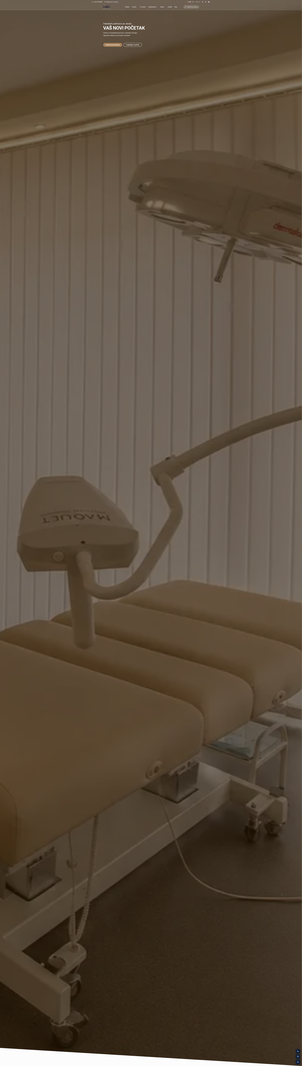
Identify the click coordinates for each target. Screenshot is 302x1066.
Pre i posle (143, 7)
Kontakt (170, 7)
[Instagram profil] (205, 2)
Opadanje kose (152, 7)
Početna (127, 7)
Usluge (162, 7)
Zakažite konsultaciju (113, 45)
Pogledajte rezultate (132, 45)
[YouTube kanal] (209, 2)
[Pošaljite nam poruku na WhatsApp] (298, 1062)
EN (193, 2)
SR (190, 2)
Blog (176, 7)
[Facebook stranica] (202, 2)
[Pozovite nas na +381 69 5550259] (298, 1051)
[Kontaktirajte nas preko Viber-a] (298, 1056)
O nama (134, 7)
